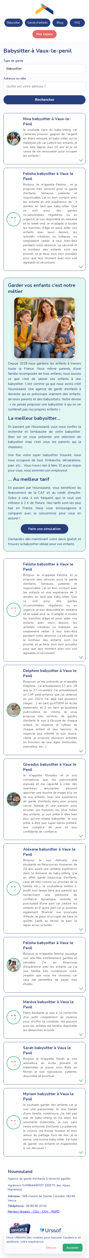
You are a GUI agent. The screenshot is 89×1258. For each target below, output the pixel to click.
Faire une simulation (44, 529)
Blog (60, 23)
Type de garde (13, 60)
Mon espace (44, 34)
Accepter (73, 1247)
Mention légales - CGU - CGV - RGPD (33, 1212)
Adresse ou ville (14, 78)
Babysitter (13, 23)
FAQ (77, 23)
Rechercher (44, 100)
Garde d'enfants (37, 23)
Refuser (51, 1247)
